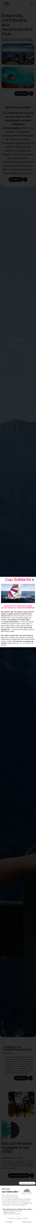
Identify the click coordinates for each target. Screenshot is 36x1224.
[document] (18, 612)
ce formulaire (22, 643)
